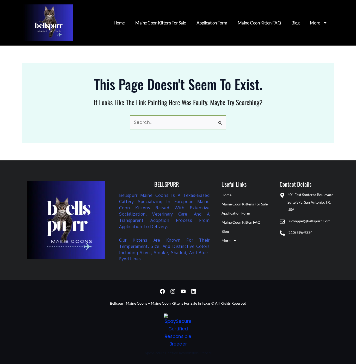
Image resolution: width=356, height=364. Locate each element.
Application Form (212, 23)
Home (119, 23)
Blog (295, 23)
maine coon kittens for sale (160, 23)
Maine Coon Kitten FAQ (259, 23)
